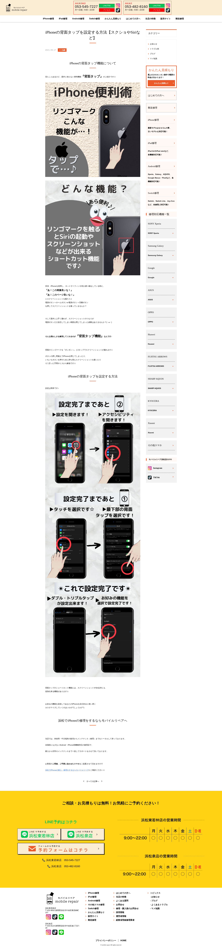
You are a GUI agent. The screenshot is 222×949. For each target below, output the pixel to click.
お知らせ (153, 44)
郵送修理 (180, 19)
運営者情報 (121, 916)
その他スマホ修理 (96, 905)
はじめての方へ (133, 19)
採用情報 (120, 912)
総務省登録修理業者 (125, 920)
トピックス (155, 893)
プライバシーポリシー (106, 940)
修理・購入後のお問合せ (127, 908)
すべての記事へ (92, 781)
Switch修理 (94, 19)
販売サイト (165, 19)
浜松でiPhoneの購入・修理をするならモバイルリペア (67, 770)
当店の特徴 (150, 19)
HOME (123, 940)
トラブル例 (154, 49)
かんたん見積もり (113, 19)
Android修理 (78, 19)
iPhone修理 (48, 19)
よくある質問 (122, 901)
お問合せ (120, 905)
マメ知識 (153, 59)
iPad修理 (63, 19)
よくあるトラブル (159, 905)
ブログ (152, 54)
